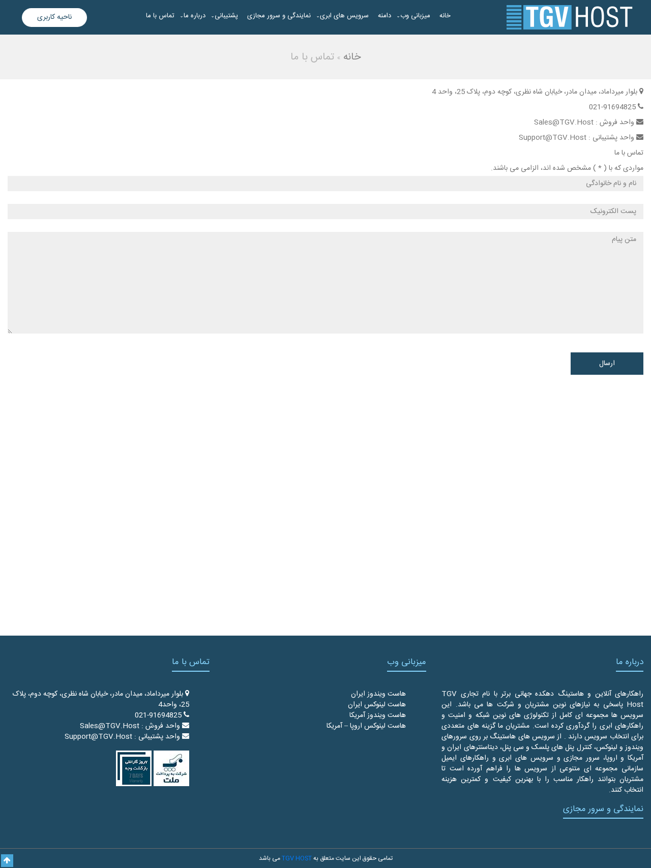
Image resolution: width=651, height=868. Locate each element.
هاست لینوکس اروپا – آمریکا (366, 726)
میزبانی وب (415, 15)
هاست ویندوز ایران (378, 694)
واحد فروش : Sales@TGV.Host (131, 726)
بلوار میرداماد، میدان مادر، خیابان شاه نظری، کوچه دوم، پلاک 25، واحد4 (101, 699)
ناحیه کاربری (54, 17)
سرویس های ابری (344, 15)
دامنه (384, 15)
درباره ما (194, 15)
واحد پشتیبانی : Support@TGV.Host (123, 737)
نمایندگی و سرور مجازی (279, 15)
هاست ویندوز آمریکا (377, 715)
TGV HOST (297, 858)
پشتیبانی (226, 15)
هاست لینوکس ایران (377, 705)
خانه (445, 15)
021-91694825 (159, 715)
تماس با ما (160, 15)
